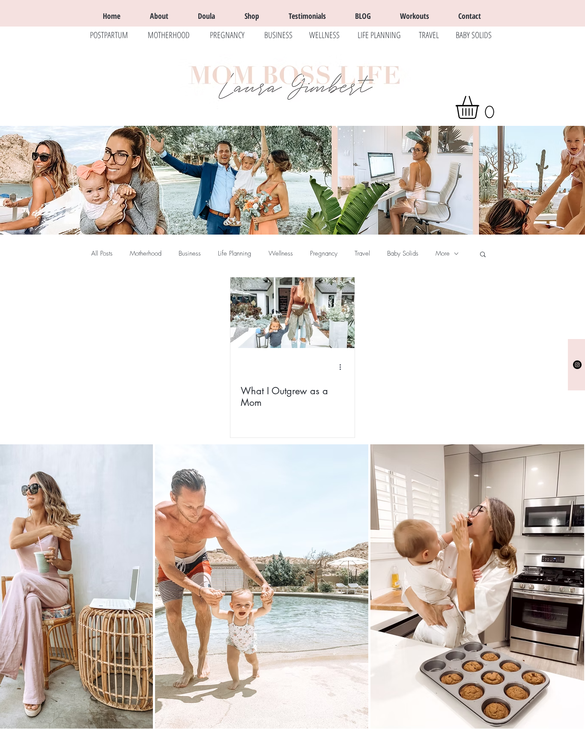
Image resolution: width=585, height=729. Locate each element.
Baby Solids (402, 253)
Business (190, 253)
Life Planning (234, 253)
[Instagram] (577, 364)
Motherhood (145, 253)
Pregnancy (323, 253)
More (443, 253)
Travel (362, 253)
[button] (481, 107)
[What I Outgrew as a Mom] (292, 312)
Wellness (281, 253)
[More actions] (343, 367)
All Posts (102, 253)
